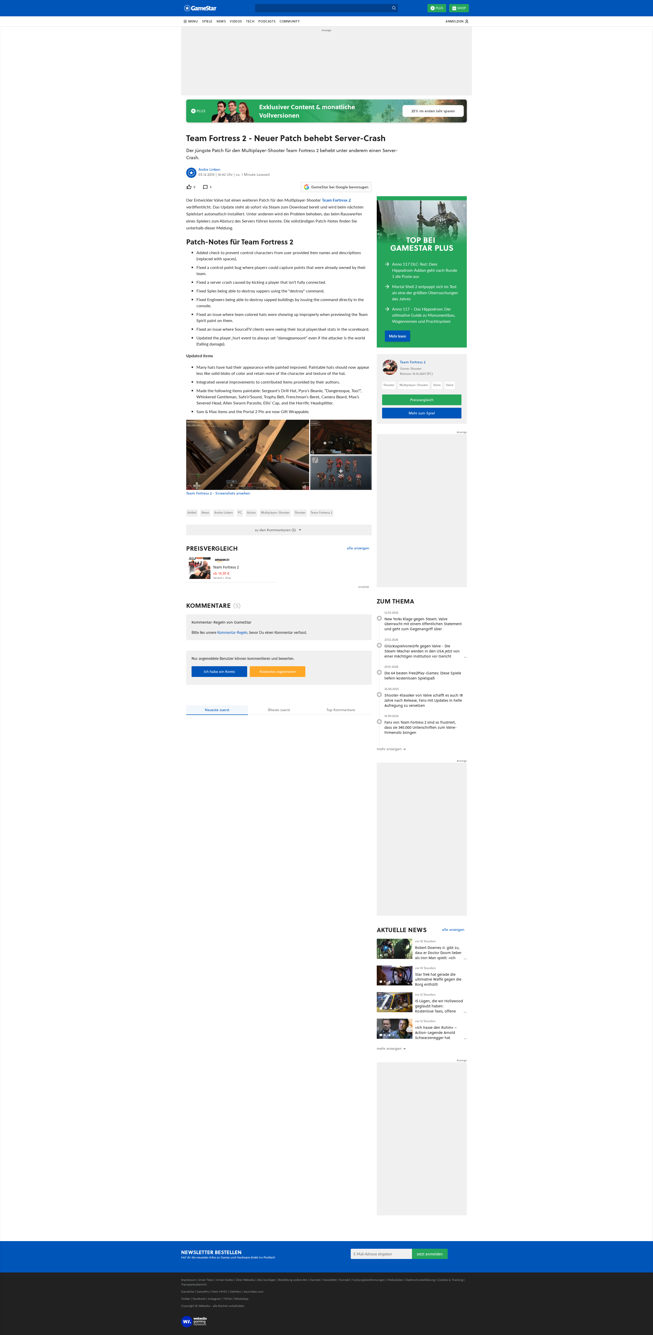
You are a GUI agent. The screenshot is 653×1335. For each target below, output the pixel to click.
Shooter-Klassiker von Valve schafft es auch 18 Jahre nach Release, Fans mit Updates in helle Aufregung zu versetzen (423, 700)
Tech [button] (250, 21)
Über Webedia (245, 1280)
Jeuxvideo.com (253, 1291)
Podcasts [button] (266, 21)
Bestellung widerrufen (293, 1280)
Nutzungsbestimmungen (368, 1280)
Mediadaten (395, 1280)
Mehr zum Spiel (422, 413)
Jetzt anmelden (430, 1254)
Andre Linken (209, 170)
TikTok (227, 1298)
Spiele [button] (207, 21)
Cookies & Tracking (450, 1280)
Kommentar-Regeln (232, 632)
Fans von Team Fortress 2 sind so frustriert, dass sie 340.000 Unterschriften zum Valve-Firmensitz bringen (420, 727)
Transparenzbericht (194, 1284)
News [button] (221, 21)
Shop (461, 8)
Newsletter (330, 1280)
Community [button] (290, 21)
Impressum (188, 1280)
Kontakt (344, 1280)
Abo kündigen (266, 1280)
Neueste (217, 709)
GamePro (203, 1291)
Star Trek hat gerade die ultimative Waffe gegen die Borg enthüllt (438, 979)
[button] (190, 21)
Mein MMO (219, 1291)
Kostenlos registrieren (278, 671)
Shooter (300, 512)
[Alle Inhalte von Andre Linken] (191, 173)
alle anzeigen (358, 548)
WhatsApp (241, 1298)
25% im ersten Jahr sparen (433, 111)
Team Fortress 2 (336, 200)
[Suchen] (394, 8)
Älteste (279, 709)
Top (340, 709)
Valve (437, 385)
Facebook (199, 1298)
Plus (439, 8)
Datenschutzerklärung (420, 1280)
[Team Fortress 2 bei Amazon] (199, 568)
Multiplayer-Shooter (275, 512)
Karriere (315, 1280)
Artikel (191, 512)
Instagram (214, 1298)
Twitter (185, 1298)
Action (251, 512)
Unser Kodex (224, 1280)
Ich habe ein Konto (219, 671)
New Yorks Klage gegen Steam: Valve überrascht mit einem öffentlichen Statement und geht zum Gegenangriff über (423, 624)
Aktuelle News (402, 930)
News (205, 512)
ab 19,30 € (221, 573)
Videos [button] (236, 21)
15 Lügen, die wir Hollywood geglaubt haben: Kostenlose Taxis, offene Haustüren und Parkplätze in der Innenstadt (439, 1011)
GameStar (187, 1291)
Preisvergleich (212, 548)
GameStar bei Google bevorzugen (339, 187)
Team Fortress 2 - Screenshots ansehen (218, 493)
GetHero (235, 1291)
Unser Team (206, 1280)
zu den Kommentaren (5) (275, 530)
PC (240, 512)
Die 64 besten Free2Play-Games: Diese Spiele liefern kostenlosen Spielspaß (422, 675)
